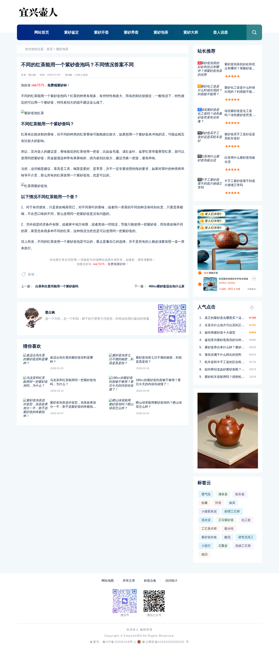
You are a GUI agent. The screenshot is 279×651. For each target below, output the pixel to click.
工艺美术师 (209, 528)
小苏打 (206, 545)
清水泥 (206, 520)
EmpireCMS (133, 635)
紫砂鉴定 (71, 32)
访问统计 (171, 580)
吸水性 (229, 528)
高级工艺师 (243, 545)
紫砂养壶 (131, 32)
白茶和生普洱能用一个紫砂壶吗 (56, 286)
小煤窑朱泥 (209, 511)
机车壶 (239, 494)
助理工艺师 (232, 511)
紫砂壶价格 (209, 537)
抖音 (218, 502)
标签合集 (150, 580)
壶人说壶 (220, 32)
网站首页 (41, 32)
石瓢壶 (223, 545)
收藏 (204, 502)
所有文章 (129, 580)
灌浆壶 (223, 494)
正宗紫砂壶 (226, 520)
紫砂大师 (190, 32)
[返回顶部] (266, 581)
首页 (50, 49)
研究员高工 (246, 537)
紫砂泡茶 (161, 32)
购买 (232, 502)
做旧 (204, 554)
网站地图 (108, 580)
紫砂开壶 (101, 32)
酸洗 (227, 537)
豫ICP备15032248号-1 (119, 641)
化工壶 (246, 520)
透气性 (206, 494)
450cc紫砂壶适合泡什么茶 (166, 286)
